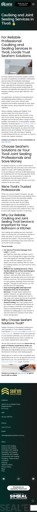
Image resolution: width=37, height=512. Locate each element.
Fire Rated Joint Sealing (9, 450)
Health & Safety (7, 465)
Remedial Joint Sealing (9, 452)
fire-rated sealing (16, 331)
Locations (4, 460)
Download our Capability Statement (18, 488)
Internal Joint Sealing (8, 446)
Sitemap (4, 463)
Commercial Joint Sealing (10, 456)
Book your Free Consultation (23, 4)
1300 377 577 (6, 142)
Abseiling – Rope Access (10, 458)
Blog (3, 469)
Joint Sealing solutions (28, 124)
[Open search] (32, 500)
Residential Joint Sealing (9, 454)
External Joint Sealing (8, 448)
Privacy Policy (6, 467)
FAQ (3, 471)
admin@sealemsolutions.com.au (12, 435)
